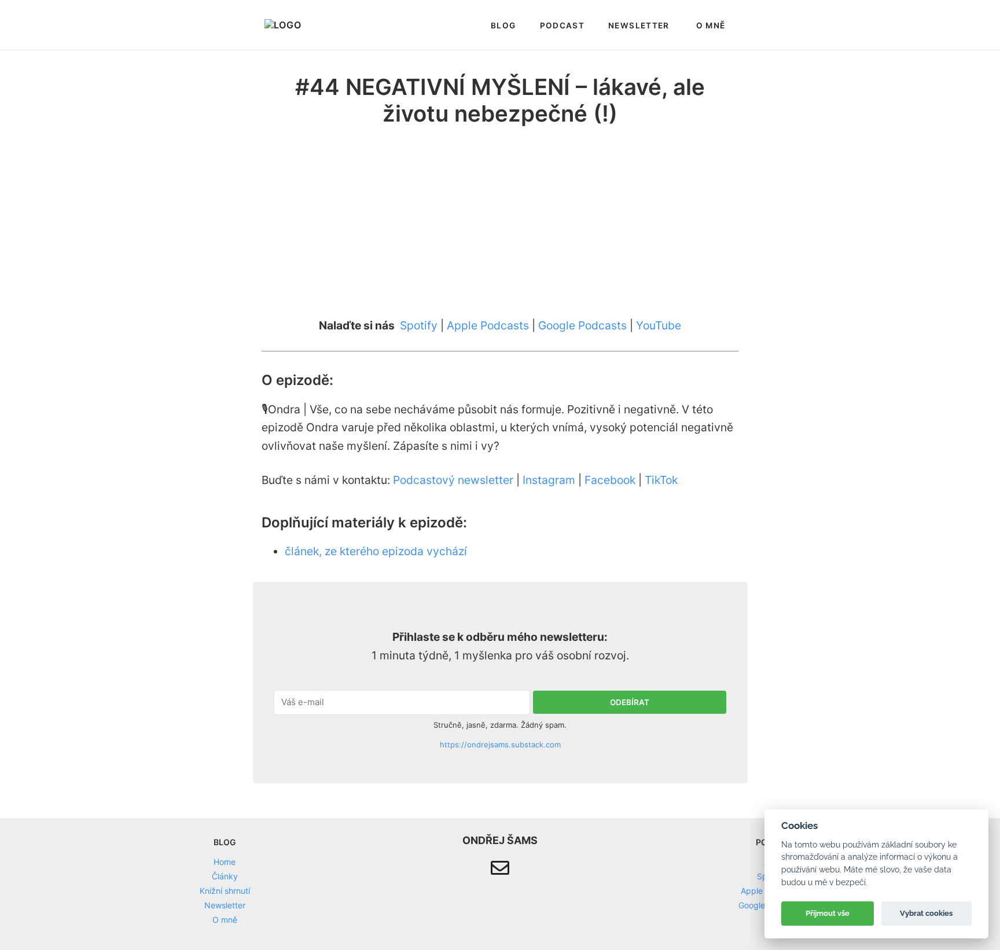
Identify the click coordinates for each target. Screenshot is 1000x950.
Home (225, 862)
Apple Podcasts (488, 325)
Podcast (562, 25)
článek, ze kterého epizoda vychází (376, 551)
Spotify (419, 325)
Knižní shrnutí (225, 891)
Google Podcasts (582, 325)
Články (225, 876)
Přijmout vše (828, 913)
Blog (503, 25)
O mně (711, 25)
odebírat (629, 702)
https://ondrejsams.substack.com (500, 744)
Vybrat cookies (926, 913)
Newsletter (639, 25)
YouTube (658, 325)
